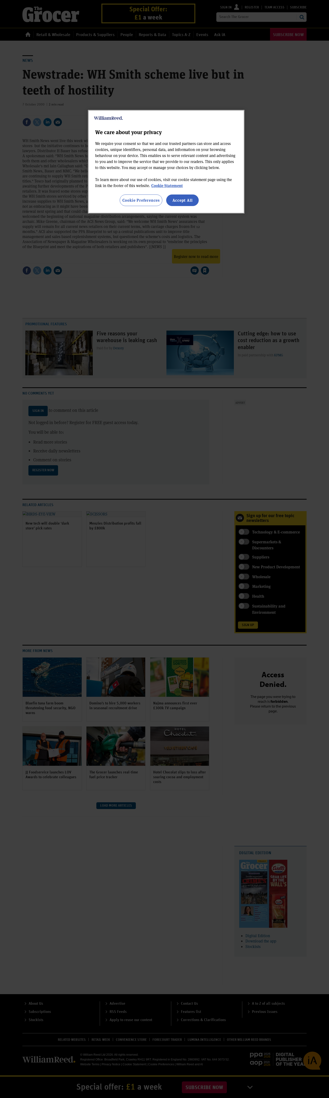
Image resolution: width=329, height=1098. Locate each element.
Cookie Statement (167, 185)
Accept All (182, 200)
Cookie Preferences (141, 200)
